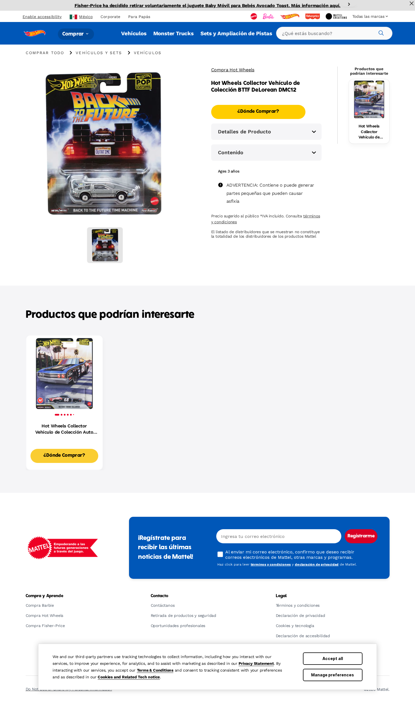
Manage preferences (332, 674)
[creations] (336, 16)
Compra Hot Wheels (233, 69)
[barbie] (269, 16)
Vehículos (133, 33)
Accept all (332, 658)
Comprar (73, 34)
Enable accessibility (42, 16)
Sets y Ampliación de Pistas (236, 33)
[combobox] (334, 33)
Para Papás (139, 16)
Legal (281, 596)
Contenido (230, 152)
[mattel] (254, 16)
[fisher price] (313, 16)
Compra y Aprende (44, 596)
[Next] (349, 4)
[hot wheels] (290, 16)
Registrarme (361, 536)
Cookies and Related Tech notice (129, 677)
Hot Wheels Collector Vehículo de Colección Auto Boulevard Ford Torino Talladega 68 (369, 132)
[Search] (380, 32)
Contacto (160, 596)
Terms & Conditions (155, 670)
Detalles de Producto (244, 131)
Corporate (110, 16)
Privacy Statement (256, 663)
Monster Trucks (173, 33)
